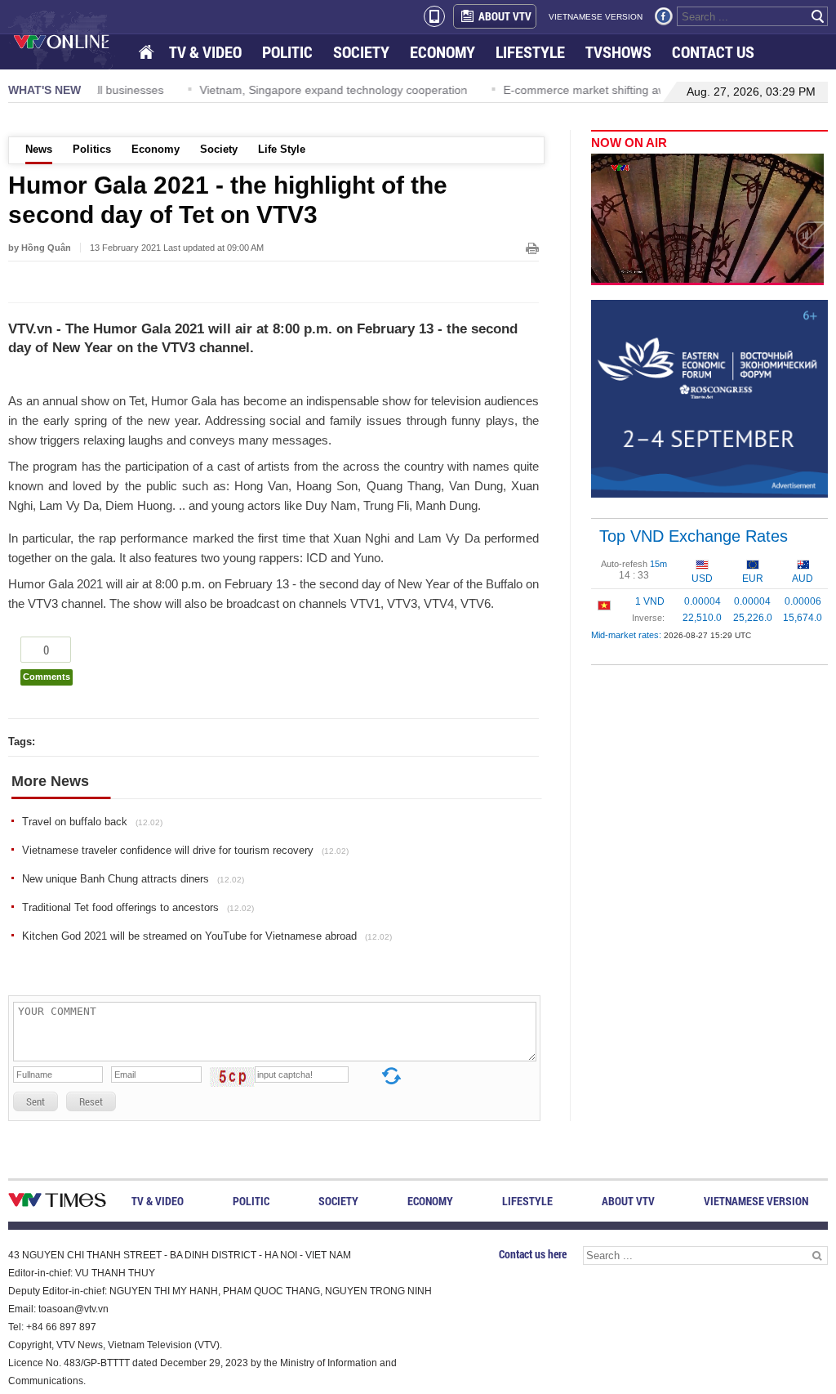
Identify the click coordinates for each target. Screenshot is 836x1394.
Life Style (281, 149)
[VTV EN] (73, 41)
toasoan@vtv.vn (73, 1309)
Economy (155, 149)
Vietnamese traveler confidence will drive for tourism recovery (185, 850)
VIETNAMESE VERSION (596, 16)
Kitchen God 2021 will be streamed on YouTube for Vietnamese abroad (207, 936)
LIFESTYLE (530, 51)
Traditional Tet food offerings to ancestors (138, 907)
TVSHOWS (618, 51)
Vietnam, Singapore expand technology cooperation (282, 89)
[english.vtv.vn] (57, 1203)
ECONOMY (442, 51)
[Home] (148, 52)
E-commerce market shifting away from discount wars (589, 89)
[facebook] (664, 16)
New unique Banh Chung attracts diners (133, 879)
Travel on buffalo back (92, 821)
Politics (92, 149)
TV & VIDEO (205, 51)
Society (219, 149)
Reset (91, 1101)
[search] (818, 16)
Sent (35, 1101)
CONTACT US (713, 51)
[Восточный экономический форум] (709, 398)
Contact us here (533, 1254)
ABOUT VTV (504, 16)
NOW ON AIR (629, 143)
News (38, 149)
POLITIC (287, 51)
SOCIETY (361, 51)
